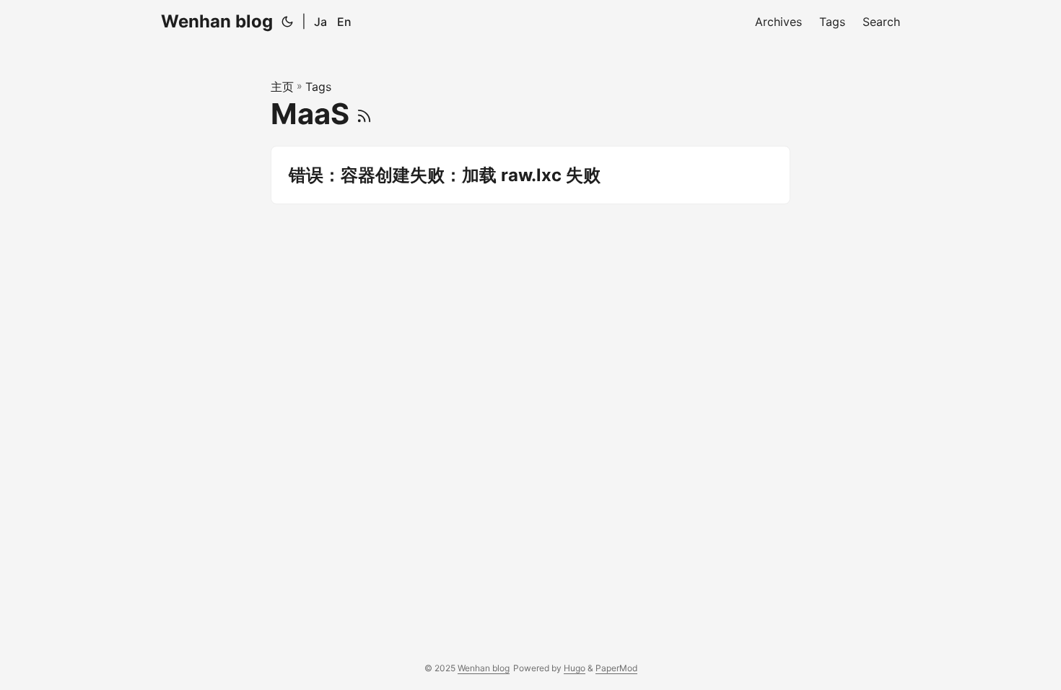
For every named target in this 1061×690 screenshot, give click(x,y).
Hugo (574, 668)
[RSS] (364, 113)
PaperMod (616, 668)
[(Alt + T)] (287, 21)
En (344, 21)
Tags (318, 86)
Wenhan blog (217, 21)
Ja (320, 21)
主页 (282, 86)
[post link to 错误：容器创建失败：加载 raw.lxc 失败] (530, 175)
